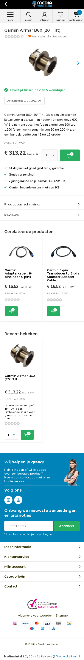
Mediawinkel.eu (48, 644)
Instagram (8, 500)
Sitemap (62, 615)
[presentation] (75, 63)
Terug (5, 4)
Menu (10, 20)
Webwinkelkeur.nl (68, 656)
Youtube (18, 500)
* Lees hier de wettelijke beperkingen (28, 534)
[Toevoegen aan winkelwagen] (70, 155)
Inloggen (44, 20)
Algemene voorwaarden (35, 615)
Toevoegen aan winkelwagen (11, 311)
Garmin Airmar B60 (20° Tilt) (20, 377)
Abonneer (67, 526)
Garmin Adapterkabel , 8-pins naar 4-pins (18, 273)
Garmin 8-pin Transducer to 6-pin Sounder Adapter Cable (63, 275)
